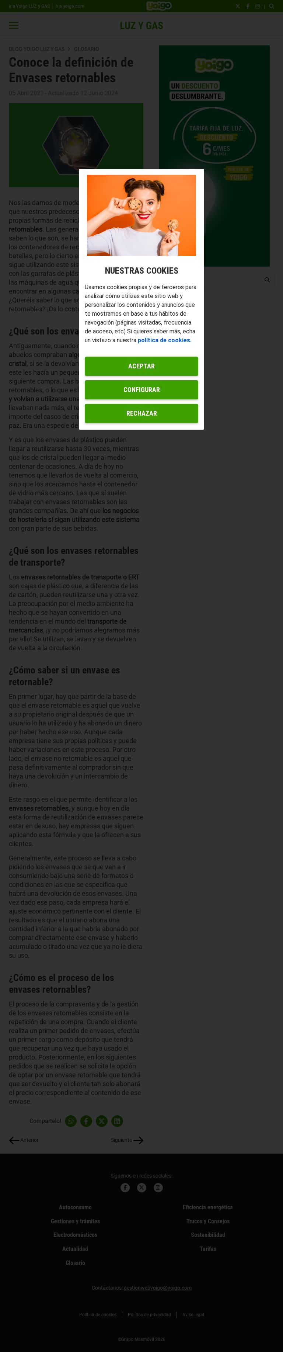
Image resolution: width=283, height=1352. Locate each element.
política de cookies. (165, 340)
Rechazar (141, 413)
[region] (141, 299)
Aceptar (141, 366)
